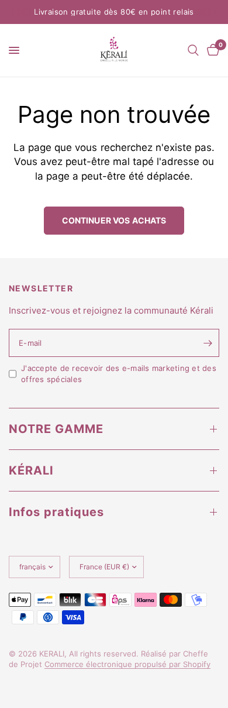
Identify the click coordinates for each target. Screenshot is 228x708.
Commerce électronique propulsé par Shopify (127, 664)
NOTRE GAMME (56, 429)
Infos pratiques (56, 512)
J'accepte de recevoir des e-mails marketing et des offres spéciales (118, 373)
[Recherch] (193, 50)
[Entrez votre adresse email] (207, 343)
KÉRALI (31, 470)
